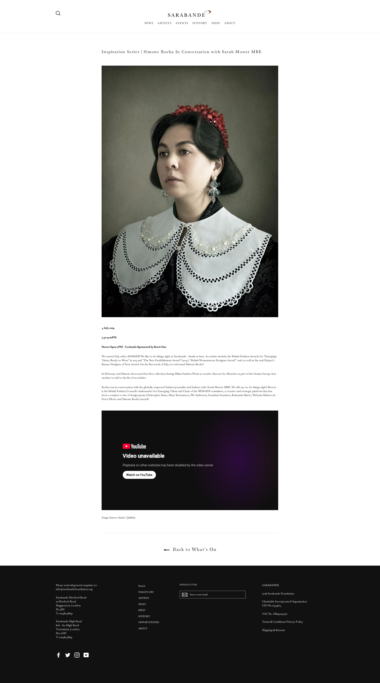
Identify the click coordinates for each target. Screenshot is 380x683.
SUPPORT (199, 23)
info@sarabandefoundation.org (74, 589)
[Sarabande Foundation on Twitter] (67, 655)
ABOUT (230, 23)
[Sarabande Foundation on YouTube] (86, 655)
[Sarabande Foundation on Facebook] (58, 655)
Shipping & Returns (273, 630)
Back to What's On (194, 549)
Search (141, 585)
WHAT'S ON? (146, 592)
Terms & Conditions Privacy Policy (283, 622)
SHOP (216, 23)
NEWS (149, 23)
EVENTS (182, 23)
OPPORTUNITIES (148, 622)
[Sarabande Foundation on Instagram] (77, 655)
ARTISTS (164, 23)
